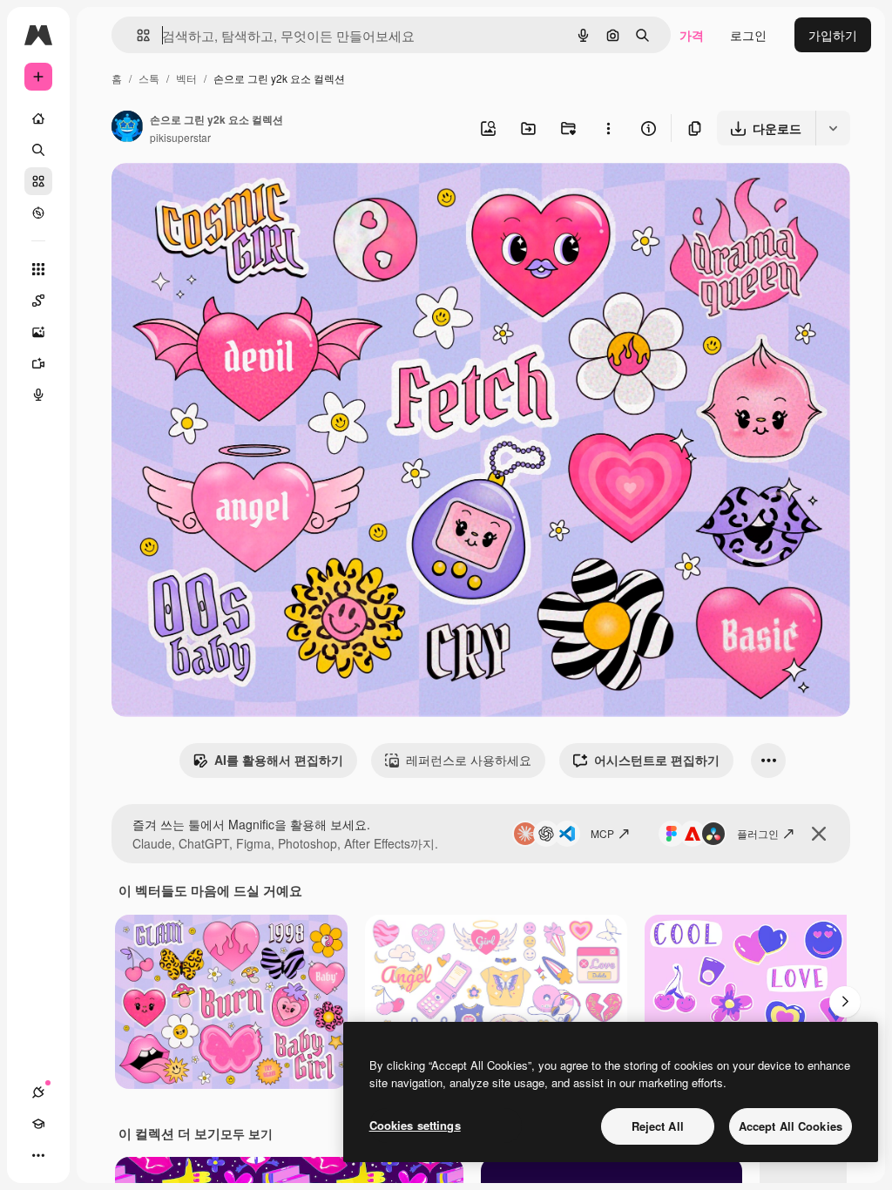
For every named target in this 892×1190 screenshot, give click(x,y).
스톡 (149, 78)
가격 (691, 35)
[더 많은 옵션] (608, 128)
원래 (212, 196)
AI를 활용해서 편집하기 (278, 759)
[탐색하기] (38, 213)
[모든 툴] (38, 269)
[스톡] (38, 181)
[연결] (38, 1092)
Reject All (658, 1126)
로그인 (748, 35)
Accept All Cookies (790, 1126)
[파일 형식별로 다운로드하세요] (832, 128)
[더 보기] (38, 1155)
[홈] (38, 118)
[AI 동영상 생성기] (38, 363)
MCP (602, 833)
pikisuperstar (180, 137)
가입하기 (832, 35)
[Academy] (38, 1124)
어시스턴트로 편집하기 (657, 759)
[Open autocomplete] (136, 35)
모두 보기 (246, 1133)
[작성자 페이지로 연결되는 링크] (127, 128)
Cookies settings (415, 1125)
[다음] (845, 1002)
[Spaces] (38, 300)
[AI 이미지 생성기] (38, 332)
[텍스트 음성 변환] (38, 395)
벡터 (186, 78)
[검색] (38, 150)
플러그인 (758, 833)
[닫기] (818, 833)
